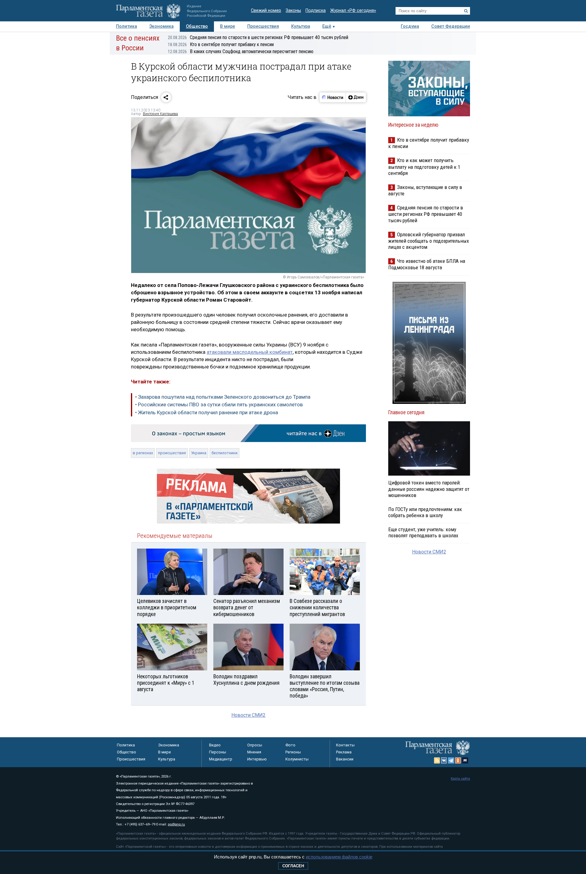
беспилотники (224, 453)
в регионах (143, 453)
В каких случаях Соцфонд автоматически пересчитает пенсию (240, 51)
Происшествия (263, 26)
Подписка (316, 10)
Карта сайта (460, 779)
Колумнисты (297, 759)
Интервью (257, 759)
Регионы (293, 752)
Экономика (161, 26)
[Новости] (333, 97)
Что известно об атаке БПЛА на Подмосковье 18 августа (426, 264)
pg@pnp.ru (176, 824)
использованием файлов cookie (339, 856)
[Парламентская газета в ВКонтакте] (444, 760)
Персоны (217, 752)
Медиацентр (220, 759)
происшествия (172, 453)
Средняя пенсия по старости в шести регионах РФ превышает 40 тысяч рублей (258, 37)
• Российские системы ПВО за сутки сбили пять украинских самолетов (219, 404)
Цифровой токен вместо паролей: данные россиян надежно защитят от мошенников (428, 489)
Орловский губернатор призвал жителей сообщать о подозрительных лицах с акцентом (428, 240)
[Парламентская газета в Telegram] (451, 760)
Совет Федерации (450, 26)
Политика (126, 26)
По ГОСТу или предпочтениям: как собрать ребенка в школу (425, 512)
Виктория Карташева (160, 114)
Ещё (326, 26)
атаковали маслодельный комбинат (250, 352)
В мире (227, 26)
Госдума (410, 26)
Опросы (254, 745)
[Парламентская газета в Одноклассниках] (458, 760)
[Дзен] (355, 97)
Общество (197, 26)
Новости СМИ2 (248, 715)
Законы (293, 10)
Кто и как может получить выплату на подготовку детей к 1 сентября (424, 166)
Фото (290, 745)
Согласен (293, 866)
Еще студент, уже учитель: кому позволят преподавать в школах (423, 532)
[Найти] (466, 11)
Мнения (254, 752)
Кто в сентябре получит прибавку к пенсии (221, 44)
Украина (198, 453)
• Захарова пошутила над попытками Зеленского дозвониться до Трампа (222, 397)
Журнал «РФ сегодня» (353, 10)
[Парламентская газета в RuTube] (465, 760)
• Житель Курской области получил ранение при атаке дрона (206, 412)
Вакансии (344, 759)
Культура (300, 26)
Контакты (345, 745)
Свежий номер (266, 10)
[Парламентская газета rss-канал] (437, 760)
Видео (215, 745)
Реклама (344, 752)
